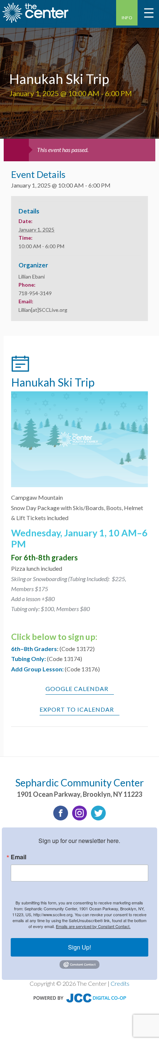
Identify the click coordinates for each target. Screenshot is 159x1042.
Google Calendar (76, 688)
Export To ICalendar (77, 709)
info (127, 17)
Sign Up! (79, 947)
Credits (120, 983)
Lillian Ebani (31, 276)
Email (18, 857)
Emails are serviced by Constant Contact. (93, 926)
